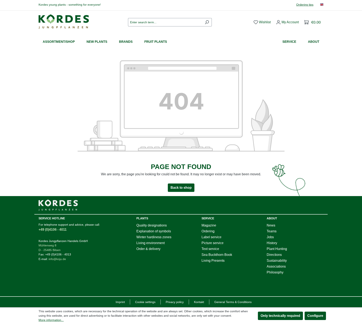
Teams (272, 231)
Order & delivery (148, 249)
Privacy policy (175, 302)
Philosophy (275, 272)
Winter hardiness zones (153, 237)
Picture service (213, 243)
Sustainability (277, 260)
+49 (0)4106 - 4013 (58, 254)
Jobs (270, 237)
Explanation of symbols (153, 231)
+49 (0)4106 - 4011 (53, 229)
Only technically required (280, 315)
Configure (315, 315)
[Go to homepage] (64, 21)
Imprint (120, 302)
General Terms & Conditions (233, 302)
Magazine (209, 225)
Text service (210, 249)
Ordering (208, 231)
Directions (274, 254)
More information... (51, 320)
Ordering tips (304, 4)
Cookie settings (145, 302)
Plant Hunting (277, 249)
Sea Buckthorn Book (217, 254)
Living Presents (213, 260)
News (271, 225)
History (272, 243)
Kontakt (199, 302)
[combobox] (165, 22)
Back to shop (181, 187)
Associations (276, 266)
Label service (211, 237)
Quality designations (151, 225)
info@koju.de (57, 259)
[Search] (207, 22)
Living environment (150, 243)
